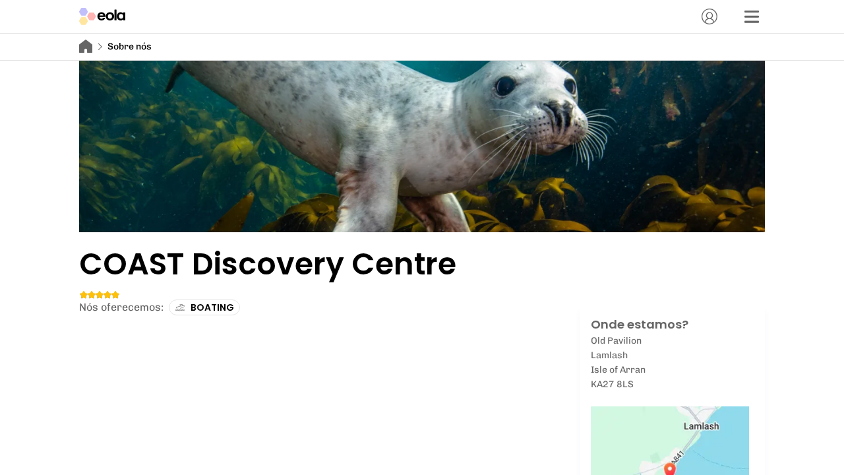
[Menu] (751, 16)
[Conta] (709, 16)
